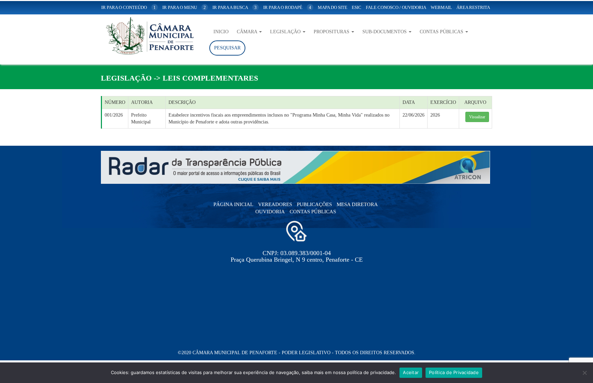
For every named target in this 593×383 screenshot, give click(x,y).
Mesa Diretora (357, 204)
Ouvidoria (270, 211)
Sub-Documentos (385, 31)
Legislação (286, 31)
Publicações (314, 204)
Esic (356, 7)
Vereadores (275, 204)
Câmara (247, 31)
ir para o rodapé (287, 7)
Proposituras (332, 31)
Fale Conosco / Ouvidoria (396, 7)
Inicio (221, 31)
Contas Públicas (442, 31)
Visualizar (477, 117)
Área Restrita (473, 7)
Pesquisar (227, 47)
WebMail (441, 7)
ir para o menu (184, 7)
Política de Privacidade (454, 372)
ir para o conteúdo (128, 7)
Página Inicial (233, 204)
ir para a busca (234, 7)
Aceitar (411, 372)
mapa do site (332, 7)
